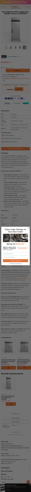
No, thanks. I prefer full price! (16, 263)
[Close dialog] (28, 228)
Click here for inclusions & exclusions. (23, 248)
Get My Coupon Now (15, 260)
